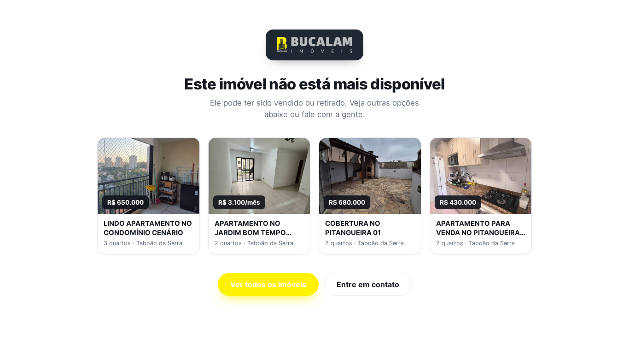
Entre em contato (368, 284)
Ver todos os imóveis (268, 284)
